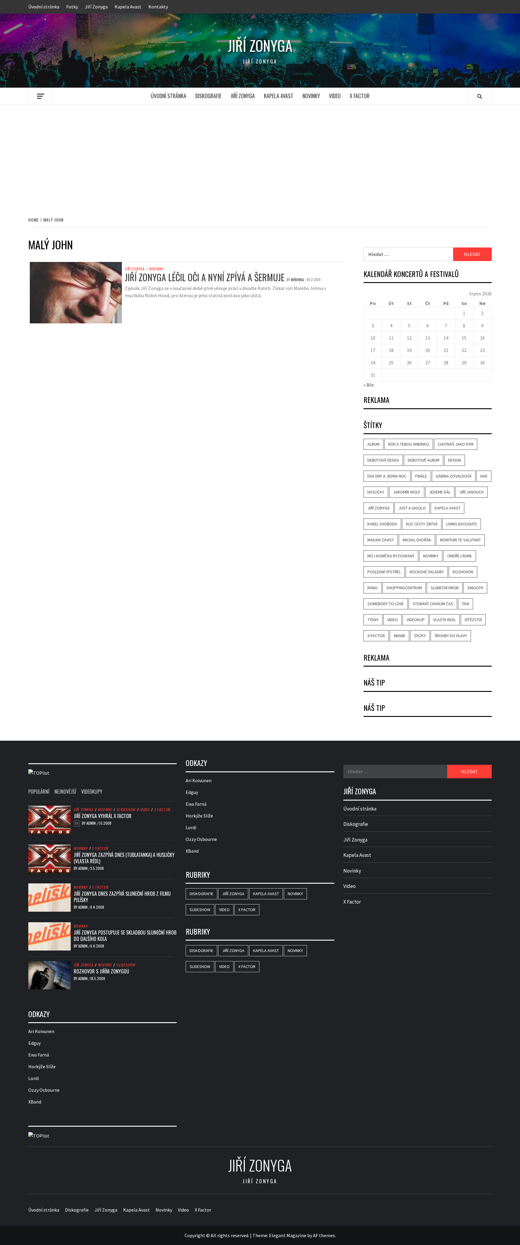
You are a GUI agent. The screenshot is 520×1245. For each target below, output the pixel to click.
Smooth (475, 587)
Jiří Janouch (471, 492)
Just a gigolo (412, 508)
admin (91, 823)
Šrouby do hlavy (451, 635)
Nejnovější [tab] (65, 791)
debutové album (423, 460)
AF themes (324, 1235)
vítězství (473, 619)
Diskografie (208, 96)
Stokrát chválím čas (433, 603)
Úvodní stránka (43, 7)
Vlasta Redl (444, 619)
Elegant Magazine (287, 1235)
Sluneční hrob (445, 587)
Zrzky (420, 635)
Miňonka (298, 279)
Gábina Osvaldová (454, 476)
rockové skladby (427, 571)
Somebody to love (385, 603)
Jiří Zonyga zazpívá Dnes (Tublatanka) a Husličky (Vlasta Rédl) (124, 858)
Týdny (373, 619)
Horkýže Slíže (42, 1066)
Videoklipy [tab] (91, 791)
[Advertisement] (260, 154)
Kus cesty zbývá (422, 524)
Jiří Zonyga (96, 7)
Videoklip (416, 619)
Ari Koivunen (41, 1031)
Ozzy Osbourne (44, 1090)
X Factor (360, 96)
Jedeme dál (439, 492)
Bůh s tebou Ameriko (408, 444)
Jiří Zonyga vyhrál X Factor (103, 816)
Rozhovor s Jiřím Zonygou (101, 971)
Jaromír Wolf (406, 492)
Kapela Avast (128, 7)
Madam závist (380, 540)
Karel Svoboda (382, 524)
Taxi (465, 603)
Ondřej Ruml (459, 556)
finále (421, 476)
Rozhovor (463, 571)
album (373, 444)
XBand (399, 635)
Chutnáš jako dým (455, 444)
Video (335, 96)
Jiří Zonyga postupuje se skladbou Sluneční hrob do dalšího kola (125, 935)
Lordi (33, 1078)
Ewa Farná (38, 1055)
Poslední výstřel (384, 571)
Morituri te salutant (460, 540)
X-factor (376, 635)
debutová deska (383, 460)
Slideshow (126, 809)
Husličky (375, 492)
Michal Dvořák (417, 540)
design (454, 460)
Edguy (34, 1043)
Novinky (311, 96)
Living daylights (461, 524)
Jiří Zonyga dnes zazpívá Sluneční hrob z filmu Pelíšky (122, 897)
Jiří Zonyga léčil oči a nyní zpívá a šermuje (204, 277)
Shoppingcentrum (404, 587)
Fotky (72, 7)
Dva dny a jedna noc (387, 476)
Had (484, 476)
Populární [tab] (38, 791)
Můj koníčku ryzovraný (390, 556)
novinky (430, 556)
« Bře (369, 385)
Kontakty (158, 7)
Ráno (372, 587)
